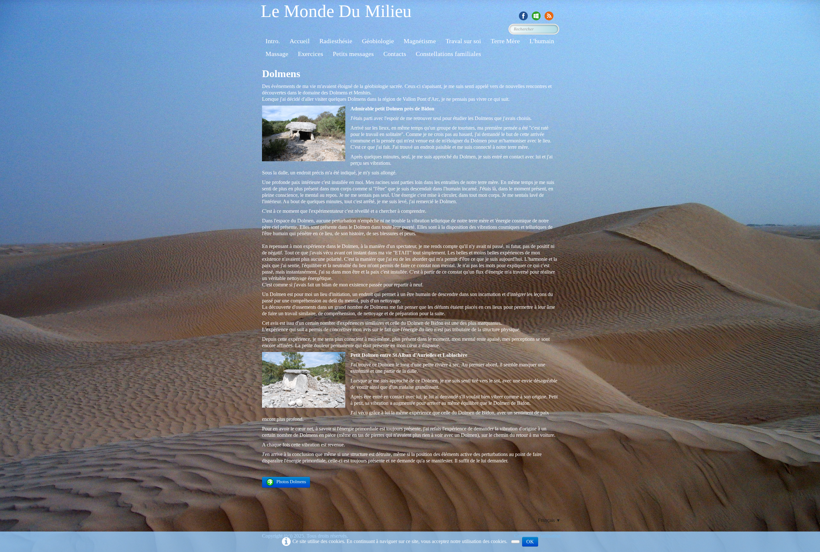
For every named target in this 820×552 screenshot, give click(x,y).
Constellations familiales (448, 53)
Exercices (310, 53)
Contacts (394, 53)
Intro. (273, 40)
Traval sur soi (463, 40)
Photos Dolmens (291, 481)
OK (530, 541)
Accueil (300, 40)
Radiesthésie (335, 40)
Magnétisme (420, 40)
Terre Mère (505, 40)
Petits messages (353, 53)
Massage (277, 53)
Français (549, 520)
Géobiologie (378, 40)
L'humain (541, 40)
